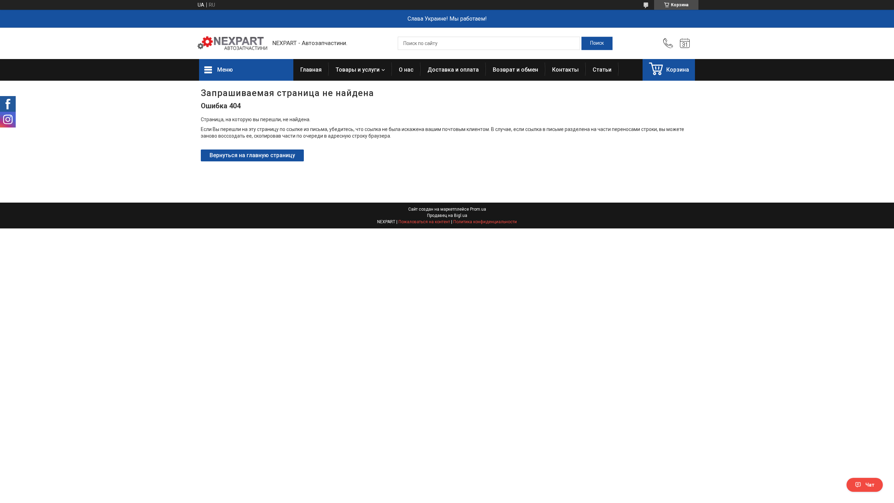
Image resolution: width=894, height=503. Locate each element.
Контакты (565, 69)
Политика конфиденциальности (485, 221)
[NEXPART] (232, 43)
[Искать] (597, 43)
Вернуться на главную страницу (252, 155)
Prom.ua (478, 209)
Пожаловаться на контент (424, 221)
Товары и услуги (358, 69)
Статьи (602, 69)
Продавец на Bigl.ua (447, 215)
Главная (311, 69)
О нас (406, 69)
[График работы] (685, 43)
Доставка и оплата (453, 69)
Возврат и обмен (515, 69)
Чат (869, 485)
